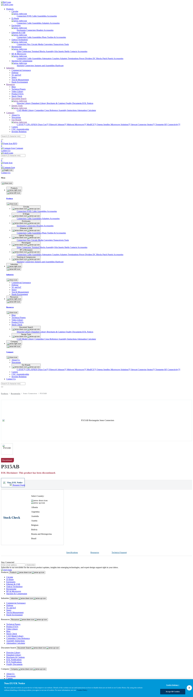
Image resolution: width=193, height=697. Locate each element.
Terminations (73, 58)
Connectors (22, 16)
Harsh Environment (14, 615)
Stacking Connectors (26, 65)
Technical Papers (13, 624)
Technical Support (119, 552)
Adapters (46, 23)
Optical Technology (14, 586)
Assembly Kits (52, 51)
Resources (10, 84)
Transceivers (58, 44)
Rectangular (15, 393)
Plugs (44, 37)
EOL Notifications (14, 659)
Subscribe (31, 565)
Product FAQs (12, 626)
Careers (9, 678)
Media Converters (45, 44)
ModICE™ (92, 124)
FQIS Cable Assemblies (37, 16)
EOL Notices (87, 103)
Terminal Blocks (39, 51)
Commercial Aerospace (16, 603)
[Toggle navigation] (7, 170)
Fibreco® (53, 124)
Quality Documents (74, 103)
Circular (9, 577)
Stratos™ (151, 124)
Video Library (12, 629)
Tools (66, 44)
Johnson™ (62, 124)
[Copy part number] (190, 460)
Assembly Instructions (67, 110)
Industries (10, 68)
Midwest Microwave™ (77, 124)
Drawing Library (24, 103)
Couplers (56, 58)
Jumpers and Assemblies (45, 65)
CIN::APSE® (32, 124)
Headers (40, 30)
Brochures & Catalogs (56, 103)
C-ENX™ (21, 124)
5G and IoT (11, 608)
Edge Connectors (24, 51)
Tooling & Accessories (56, 37)
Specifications (72, 552)
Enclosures (21, 30)
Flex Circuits (32, 44)
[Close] (7, 183)
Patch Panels (108, 58)
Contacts (73, 51)
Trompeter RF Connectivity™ (167, 124)
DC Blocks (98, 58)
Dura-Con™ (43, 124)
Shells (67, 51)
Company (10, 113)
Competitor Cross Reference (46, 110)
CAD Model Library (26, 110)
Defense (9, 605)
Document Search (24, 648)
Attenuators (47, 58)
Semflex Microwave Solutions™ (117, 124)
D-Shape (10, 579)
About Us (10, 674)
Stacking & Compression (16, 593)
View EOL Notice (14, 482)
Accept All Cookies (173, 692)
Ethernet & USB (13, 584)
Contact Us (5, 150)
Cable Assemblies (34, 23)
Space (8, 610)
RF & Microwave (13, 591)
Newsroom (10, 676)
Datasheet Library (39, 103)
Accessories (52, 16)
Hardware (59, 65)
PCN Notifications (14, 662)
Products (10, 9)
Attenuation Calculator (86, 110)
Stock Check (11, 634)
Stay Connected (7, 562)
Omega (100, 124)
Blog (8, 631)
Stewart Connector (139, 124)
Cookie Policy (82, 690)
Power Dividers (86, 58)
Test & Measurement (15, 612)
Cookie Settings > (172, 685)
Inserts (61, 51)
